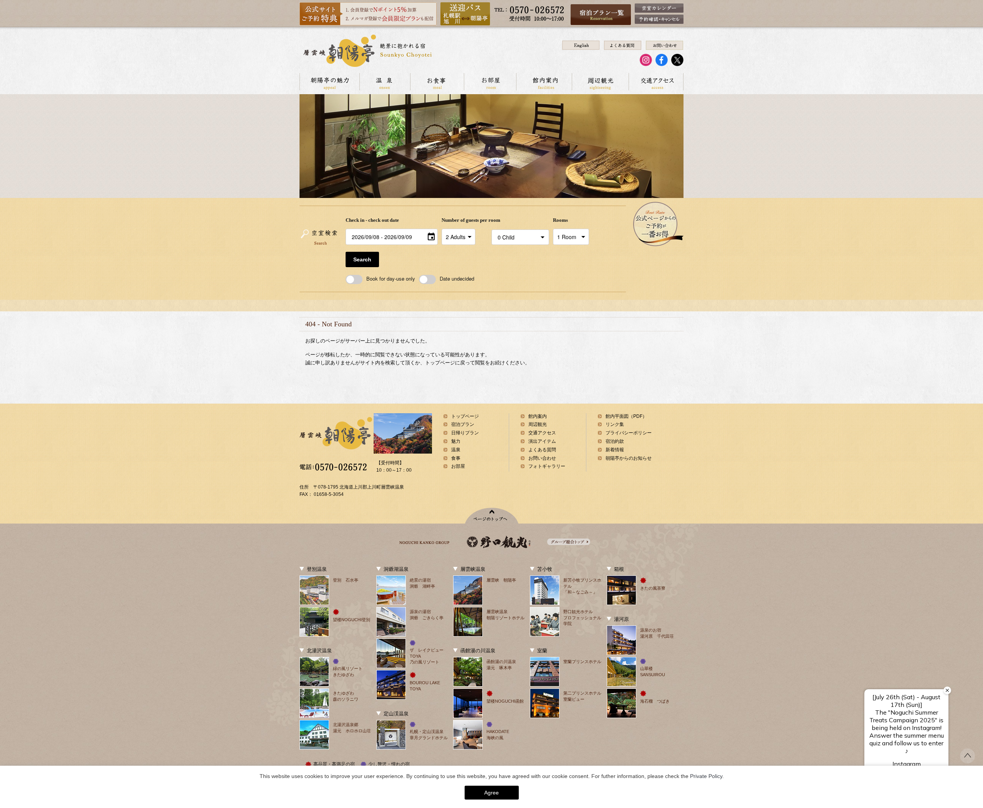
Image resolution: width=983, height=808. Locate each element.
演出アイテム (542, 441)
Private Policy (706, 776)
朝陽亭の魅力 (329, 81)
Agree (491, 793)
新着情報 (615, 449)
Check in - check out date (372, 220)
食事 (455, 458)
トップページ (465, 416)
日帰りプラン (465, 433)
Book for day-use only (390, 278)
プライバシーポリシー (629, 433)
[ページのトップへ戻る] (967, 761)
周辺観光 (600, 81)
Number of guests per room (465, 220)
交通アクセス (656, 81)
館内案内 (544, 81)
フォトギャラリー (546, 466)
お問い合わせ (542, 458)
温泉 (384, 81)
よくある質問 (542, 449)
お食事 (437, 81)
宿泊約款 (615, 441)
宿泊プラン (462, 424)
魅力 (455, 441)
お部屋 (490, 81)
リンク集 (615, 424)
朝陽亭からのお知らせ (629, 458)
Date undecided (457, 278)
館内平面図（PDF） (626, 416)
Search (362, 259)
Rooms (560, 220)
